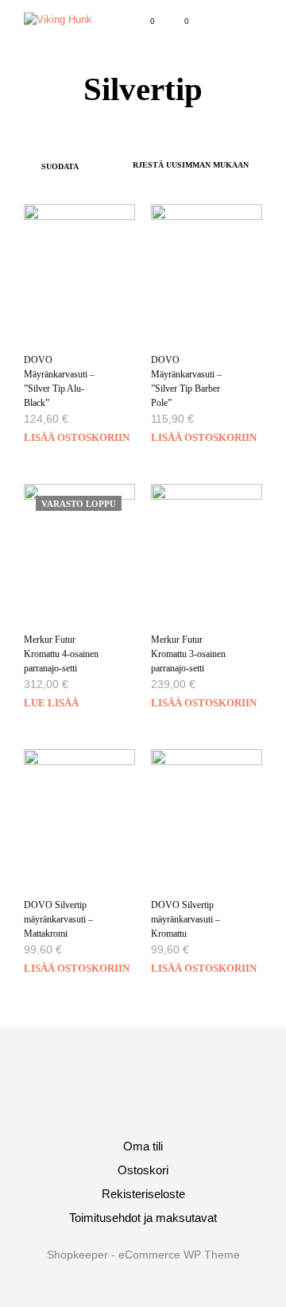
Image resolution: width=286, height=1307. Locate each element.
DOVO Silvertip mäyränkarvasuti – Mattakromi (58, 919)
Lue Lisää (51, 703)
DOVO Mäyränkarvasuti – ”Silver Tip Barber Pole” (186, 381)
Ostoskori (143, 1170)
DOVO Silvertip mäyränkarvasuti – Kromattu (185, 919)
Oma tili (143, 1146)
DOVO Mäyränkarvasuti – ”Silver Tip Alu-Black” (59, 381)
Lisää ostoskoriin (76, 437)
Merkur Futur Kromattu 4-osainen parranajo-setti (61, 654)
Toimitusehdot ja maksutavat (143, 1217)
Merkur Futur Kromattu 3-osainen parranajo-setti (188, 654)
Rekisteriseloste (143, 1194)
